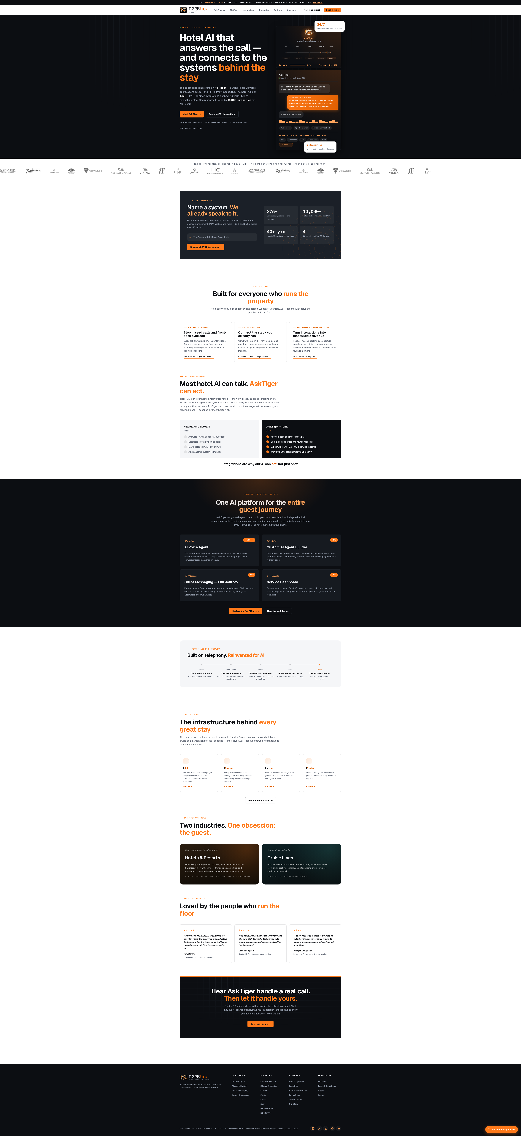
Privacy (281, 1128)
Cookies (288, 1128)
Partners (278, 10)
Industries (264, 10)
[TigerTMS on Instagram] (325, 1128)
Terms (295, 1128)
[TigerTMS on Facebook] (332, 1128)
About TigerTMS (296, 1081)
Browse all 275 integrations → (205, 247)
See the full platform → (260, 800)
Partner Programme (298, 1090)
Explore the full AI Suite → (245, 611)
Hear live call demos (278, 611)
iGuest (263, 1099)
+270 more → (286, 145)
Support (321, 1090)
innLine (263, 1090)
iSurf (262, 1104)
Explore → (318, 2)
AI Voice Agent (238, 1081)
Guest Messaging (240, 1090)
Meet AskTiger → (192, 114)
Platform (234, 10)
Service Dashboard (240, 1095)
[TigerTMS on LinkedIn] (312, 1128)
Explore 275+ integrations (222, 114)
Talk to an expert (312, 10)
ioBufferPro (265, 1113)
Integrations (248, 10)
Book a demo (332, 10)
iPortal (263, 1095)
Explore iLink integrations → (254, 357)
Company (291, 10)
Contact (321, 1095)
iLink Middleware (268, 1081)
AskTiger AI (219, 10)
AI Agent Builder (239, 1086)
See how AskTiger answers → (199, 357)
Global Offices (295, 1099)
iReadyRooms (266, 1108)
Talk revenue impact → (305, 357)
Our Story (293, 1104)
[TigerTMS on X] (319, 1128)
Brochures (322, 1081)
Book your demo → (260, 1024)
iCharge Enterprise (268, 1086)
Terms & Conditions (327, 1086)
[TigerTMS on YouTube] (338, 1128)
